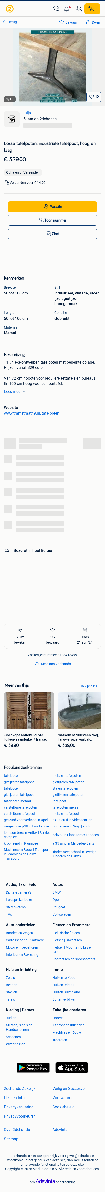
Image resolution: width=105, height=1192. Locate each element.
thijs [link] (27, 112)
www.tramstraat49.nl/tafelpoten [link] (31, 413)
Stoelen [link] (11, 992)
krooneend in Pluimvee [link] (21, 843)
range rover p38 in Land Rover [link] (26, 826)
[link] (10, 8)
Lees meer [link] (12, 391)
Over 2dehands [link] (17, 1129)
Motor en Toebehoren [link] (22, 947)
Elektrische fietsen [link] (66, 933)
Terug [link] (12, 22)
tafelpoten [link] (12, 776)
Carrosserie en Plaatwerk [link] (25, 940)
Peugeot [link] (58, 907)
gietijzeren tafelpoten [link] (68, 782)
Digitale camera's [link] (18, 892)
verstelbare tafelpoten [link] (20, 807)
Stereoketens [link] (16, 907)
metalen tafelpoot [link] (65, 814)
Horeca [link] (57, 1018)
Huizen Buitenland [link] (66, 992)
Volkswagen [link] (61, 914)
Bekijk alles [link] (89, 686)
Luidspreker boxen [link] (20, 900)
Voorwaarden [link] (63, 1097)
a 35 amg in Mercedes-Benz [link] (73, 843)
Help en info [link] (14, 1097)
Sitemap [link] (11, 1139)
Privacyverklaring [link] (18, 1107)
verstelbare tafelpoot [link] (19, 814)
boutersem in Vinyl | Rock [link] (71, 826)
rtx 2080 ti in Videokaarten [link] (72, 820)
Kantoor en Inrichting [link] (68, 1025)
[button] (67, 8)
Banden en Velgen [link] (19, 933)
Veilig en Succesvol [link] (69, 1088)
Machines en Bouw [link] (66, 1032)
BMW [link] (56, 892)
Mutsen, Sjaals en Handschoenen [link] (19, 1027)
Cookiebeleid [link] (63, 1107)
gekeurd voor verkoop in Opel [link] (26, 820)
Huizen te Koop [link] (63, 977)
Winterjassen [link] (15, 1044)
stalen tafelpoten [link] (65, 788)
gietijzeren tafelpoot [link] (19, 782)
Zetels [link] (10, 977)
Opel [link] (55, 900)
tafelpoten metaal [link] (17, 801)
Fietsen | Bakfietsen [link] (67, 940)
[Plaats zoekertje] (92, 8)
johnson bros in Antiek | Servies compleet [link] (27, 835)
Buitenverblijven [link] (64, 999)
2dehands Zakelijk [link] (19, 1088)
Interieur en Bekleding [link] (22, 955)
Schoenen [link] (13, 1037)
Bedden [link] (11, 985)
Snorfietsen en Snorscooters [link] (73, 959)
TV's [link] (9, 914)
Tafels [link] (10, 999)
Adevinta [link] (60, 1129)
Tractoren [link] (59, 1040)
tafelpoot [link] (59, 801)
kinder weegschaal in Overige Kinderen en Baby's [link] (74, 854)
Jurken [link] (11, 1018)
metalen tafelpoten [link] (66, 776)
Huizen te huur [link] (63, 985)
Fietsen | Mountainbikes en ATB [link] (72, 949)
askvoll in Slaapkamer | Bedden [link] (75, 835)
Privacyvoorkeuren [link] (20, 1116)
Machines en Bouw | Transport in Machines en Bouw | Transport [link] (27, 854)
